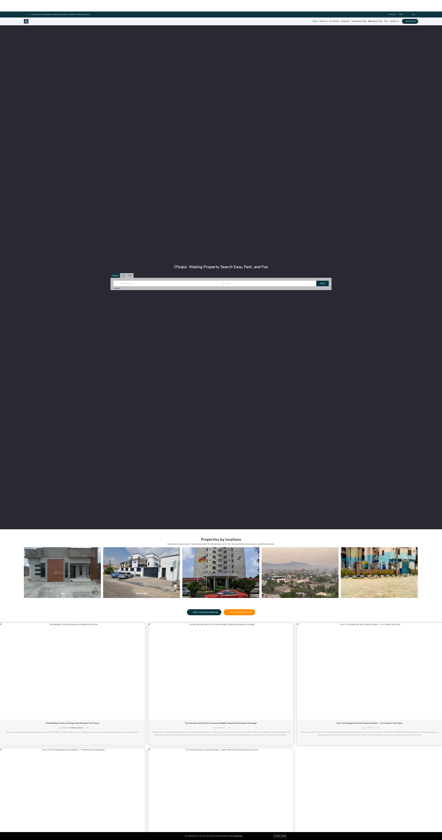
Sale (123, 275)
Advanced (117, 288)
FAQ (386, 21)
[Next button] (27, 14)
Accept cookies (280, 836)
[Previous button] (30, 14)
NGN (401, 14)
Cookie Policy (238, 836)
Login (413, 14)
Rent (130, 275)
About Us (323, 21)
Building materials (76, 728)
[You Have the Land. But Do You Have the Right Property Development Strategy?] (221, 671)
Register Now (376, 21)
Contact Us (394, 21)
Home (314, 21)
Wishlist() (391, 14)
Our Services (334, 21)
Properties (345, 21)
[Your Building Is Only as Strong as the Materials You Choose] (72, 671)
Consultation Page (359, 21)
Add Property (410, 21)
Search (322, 283)
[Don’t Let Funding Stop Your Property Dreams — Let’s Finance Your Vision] (369, 671)
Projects (115, 275)
